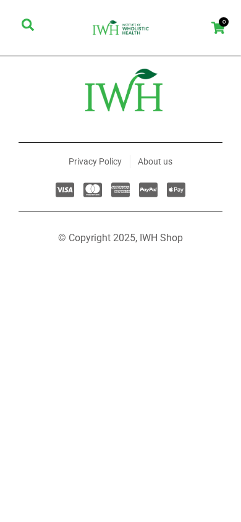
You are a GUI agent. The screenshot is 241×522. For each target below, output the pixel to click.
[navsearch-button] (27, 27)
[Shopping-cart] (218, 27)
